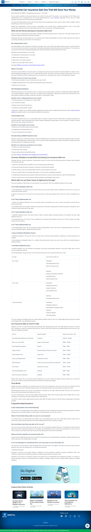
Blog (21, 5)
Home (13, 5)
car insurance (55, 17)
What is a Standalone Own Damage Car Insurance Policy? (32, 154)
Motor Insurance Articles (34, 5)
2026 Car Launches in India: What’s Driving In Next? (31, 65)
